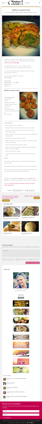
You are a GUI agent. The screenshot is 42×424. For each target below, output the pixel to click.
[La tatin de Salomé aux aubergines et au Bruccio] (4, 392)
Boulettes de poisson (7, 233)
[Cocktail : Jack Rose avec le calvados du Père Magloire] (4, 397)
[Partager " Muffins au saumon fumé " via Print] (20, 190)
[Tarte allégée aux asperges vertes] (30, 211)
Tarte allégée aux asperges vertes (28, 217)
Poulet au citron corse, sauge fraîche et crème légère (16, 378)
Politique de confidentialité (19, 422)
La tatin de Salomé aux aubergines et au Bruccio (15, 391)
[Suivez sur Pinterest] (21, 298)
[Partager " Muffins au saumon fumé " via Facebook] (14, 190)
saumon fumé (11, 185)
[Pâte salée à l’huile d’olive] (30, 226)
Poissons (25, 12)
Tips (38, 420)
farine (13, 183)
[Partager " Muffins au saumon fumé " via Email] (18, 190)
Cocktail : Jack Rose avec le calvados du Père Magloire (16, 396)
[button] (41, 1)
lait (25, 183)
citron (10, 183)
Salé (29, 12)
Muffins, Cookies (19, 12)
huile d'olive (21, 183)
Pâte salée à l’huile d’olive (27, 233)
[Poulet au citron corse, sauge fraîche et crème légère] (4, 379)
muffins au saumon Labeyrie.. (10, 62)
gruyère (17, 183)
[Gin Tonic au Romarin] (4, 383)
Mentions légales (11, 422)
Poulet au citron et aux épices (12, 387)
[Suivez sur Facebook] (19, 298)
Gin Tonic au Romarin (10, 382)
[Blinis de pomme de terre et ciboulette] (11, 211)
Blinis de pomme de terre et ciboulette (10, 218)
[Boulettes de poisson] (11, 226)
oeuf (31, 183)
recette (5, 185)
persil (33, 183)
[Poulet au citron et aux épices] (4, 388)
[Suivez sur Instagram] (23, 298)
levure (28, 183)
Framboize (12, 12)
